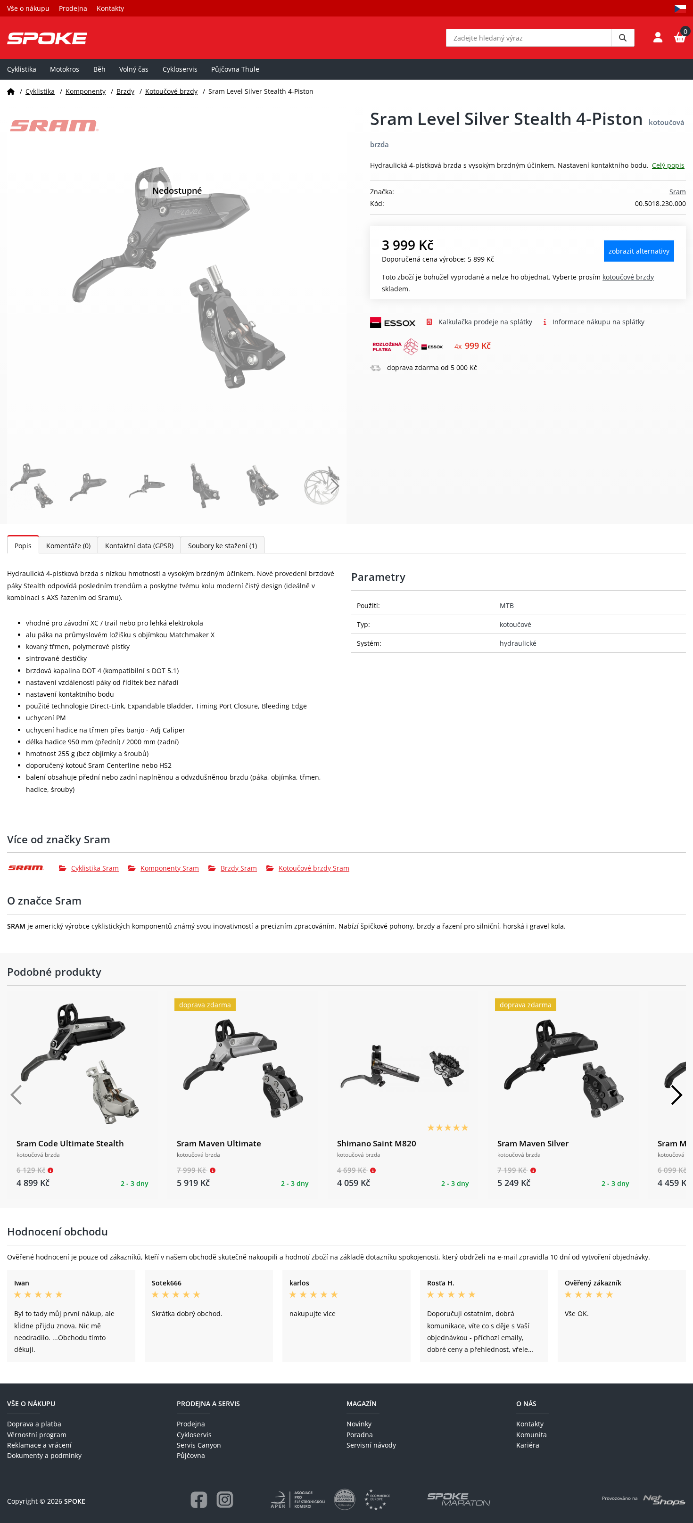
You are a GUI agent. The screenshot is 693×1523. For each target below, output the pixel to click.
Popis (23, 545)
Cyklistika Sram (95, 868)
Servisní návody (371, 1445)
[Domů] (11, 91)
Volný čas (133, 69)
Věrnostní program (36, 1434)
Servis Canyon (199, 1445)
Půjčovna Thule (235, 69)
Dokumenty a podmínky (44, 1455)
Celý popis (668, 165)
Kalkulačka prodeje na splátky (485, 321)
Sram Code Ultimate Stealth (70, 1143)
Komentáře (68, 545)
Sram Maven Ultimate (219, 1143)
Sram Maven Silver (533, 1143)
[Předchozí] (16, 1094)
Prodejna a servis (208, 1403)
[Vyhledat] (623, 38)
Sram (677, 191)
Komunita (531, 1434)
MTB (507, 605)
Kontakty (110, 8)
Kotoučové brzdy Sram (314, 868)
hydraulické (518, 643)
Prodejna (73, 8)
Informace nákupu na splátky (598, 321)
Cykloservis (180, 69)
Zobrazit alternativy (639, 251)
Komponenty (86, 91)
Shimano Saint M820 (376, 1143)
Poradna (359, 1434)
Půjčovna (191, 1455)
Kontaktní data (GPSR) (139, 545)
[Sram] (33, 867)
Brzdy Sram (239, 868)
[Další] (676, 1094)
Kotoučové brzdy (171, 91)
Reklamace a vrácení (39, 1445)
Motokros (64, 69)
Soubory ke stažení (222, 545)
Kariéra (527, 1445)
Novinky (358, 1423)
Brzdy (125, 91)
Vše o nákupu (28, 8)
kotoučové (515, 624)
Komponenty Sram (169, 868)
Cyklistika (21, 69)
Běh (99, 69)
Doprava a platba (34, 1423)
